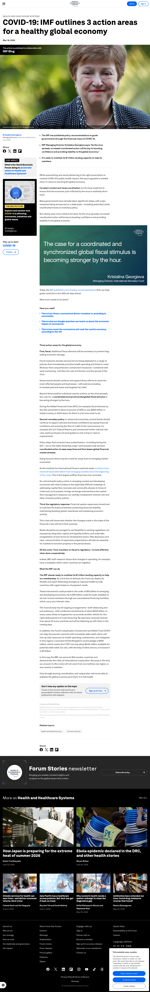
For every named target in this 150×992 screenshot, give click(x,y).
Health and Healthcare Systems (21, 16)
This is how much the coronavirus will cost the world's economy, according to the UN (73, 330)
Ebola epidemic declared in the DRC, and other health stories (108, 853)
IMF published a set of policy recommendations (73, 290)
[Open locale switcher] (3, 985)
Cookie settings (129, 986)
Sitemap (75, 981)
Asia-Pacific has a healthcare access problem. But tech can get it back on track (56, 898)
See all (143, 798)
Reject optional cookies (129, 973)
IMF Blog (8, 51)
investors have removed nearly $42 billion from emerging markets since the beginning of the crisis (74, 471)
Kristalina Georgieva (12, 135)
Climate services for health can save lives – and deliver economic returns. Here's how (20, 898)
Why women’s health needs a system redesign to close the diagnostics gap (91, 898)
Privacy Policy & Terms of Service (75, 977)
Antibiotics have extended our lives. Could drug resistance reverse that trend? (128, 898)
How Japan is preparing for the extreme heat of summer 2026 (37, 853)
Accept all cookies (129, 980)
